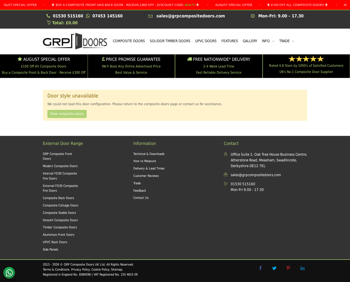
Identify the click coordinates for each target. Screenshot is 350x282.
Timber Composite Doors (60, 227)
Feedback (139, 190)
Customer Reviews (146, 176)
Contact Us (141, 198)
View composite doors (67, 114)
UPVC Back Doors (55, 242)
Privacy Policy (80, 269)
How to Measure (144, 161)
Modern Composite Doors (60, 166)
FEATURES (229, 41)
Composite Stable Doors (59, 213)
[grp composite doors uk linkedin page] (302, 268)
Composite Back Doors (58, 198)
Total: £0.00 (64, 22)
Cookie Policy (100, 269)
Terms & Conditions (56, 269)
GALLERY (250, 41)
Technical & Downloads (149, 154)
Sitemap (116, 269)
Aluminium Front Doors (58, 234)
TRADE (285, 41)
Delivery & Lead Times (149, 168)
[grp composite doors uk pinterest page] (288, 268)
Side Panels (50, 249)
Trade (137, 183)
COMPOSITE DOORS (129, 41)
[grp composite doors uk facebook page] (260, 268)
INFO (266, 41)
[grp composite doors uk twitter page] (274, 268)
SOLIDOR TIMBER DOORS (170, 41)
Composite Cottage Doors (60, 205)
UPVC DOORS (206, 41)
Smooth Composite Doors (60, 220)
